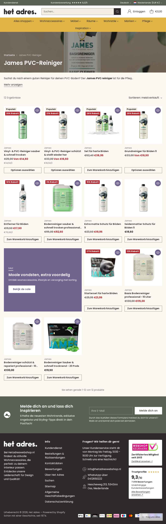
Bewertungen (53, 469)
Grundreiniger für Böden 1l (140, 151)
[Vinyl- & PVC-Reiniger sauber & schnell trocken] (23, 125)
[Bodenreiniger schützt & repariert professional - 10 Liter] (23, 336)
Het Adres (34, 512)
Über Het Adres (54, 475)
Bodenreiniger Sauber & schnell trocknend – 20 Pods (61, 364)
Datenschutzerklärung (59, 501)
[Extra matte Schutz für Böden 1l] (103, 198)
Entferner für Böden (16, 224)
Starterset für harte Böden (101, 293)
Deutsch (124, 2)
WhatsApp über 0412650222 (98, 476)
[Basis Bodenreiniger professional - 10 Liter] (143, 267)
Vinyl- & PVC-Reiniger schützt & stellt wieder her (62, 153)
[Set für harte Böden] (103, 125)
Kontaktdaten (54, 463)
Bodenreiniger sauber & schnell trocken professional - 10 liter (63, 227)
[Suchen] (117, 11)
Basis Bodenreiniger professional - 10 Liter (137, 295)
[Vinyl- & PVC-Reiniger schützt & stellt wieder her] (63, 125)
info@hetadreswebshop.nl (104, 469)
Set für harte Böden (96, 151)
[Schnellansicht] (37, 110)
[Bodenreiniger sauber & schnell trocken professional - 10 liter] (63, 198)
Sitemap (50, 486)
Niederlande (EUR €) (149, 2)
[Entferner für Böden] (23, 198)
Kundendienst (53, 448)
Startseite (9, 55)
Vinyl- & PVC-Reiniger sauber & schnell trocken (22, 153)
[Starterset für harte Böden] (103, 267)
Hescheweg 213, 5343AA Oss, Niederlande (103, 486)
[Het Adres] (20, 11)
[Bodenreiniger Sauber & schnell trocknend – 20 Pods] (63, 336)
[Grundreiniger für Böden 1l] (143, 125)
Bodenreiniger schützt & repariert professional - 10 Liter (20, 366)
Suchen (49, 480)
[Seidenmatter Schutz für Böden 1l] (143, 198)
